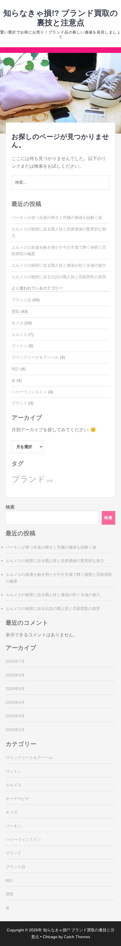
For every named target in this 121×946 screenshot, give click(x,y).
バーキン (13, 826)
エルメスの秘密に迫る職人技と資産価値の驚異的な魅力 (55, 560)
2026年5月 (15, 688)
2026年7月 (15, 661)
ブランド (19, 403)
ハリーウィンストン (29, 392)
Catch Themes (77, 936)
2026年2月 (15, 729)
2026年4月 (15, 702)
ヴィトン (19, 345)
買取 (15, 311)
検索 (10, 507)
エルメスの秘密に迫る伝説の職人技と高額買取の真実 (59, 277)
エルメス (19, 334)
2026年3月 (15, 716)
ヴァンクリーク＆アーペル (35, 357)
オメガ (17, 323)
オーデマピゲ (17, 798)
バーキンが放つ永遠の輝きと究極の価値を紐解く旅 (57, 217)
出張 (49, 480)
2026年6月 (15, 675)
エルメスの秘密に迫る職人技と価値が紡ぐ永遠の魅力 (59, 265)
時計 (15, 369)
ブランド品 (21, 300)
